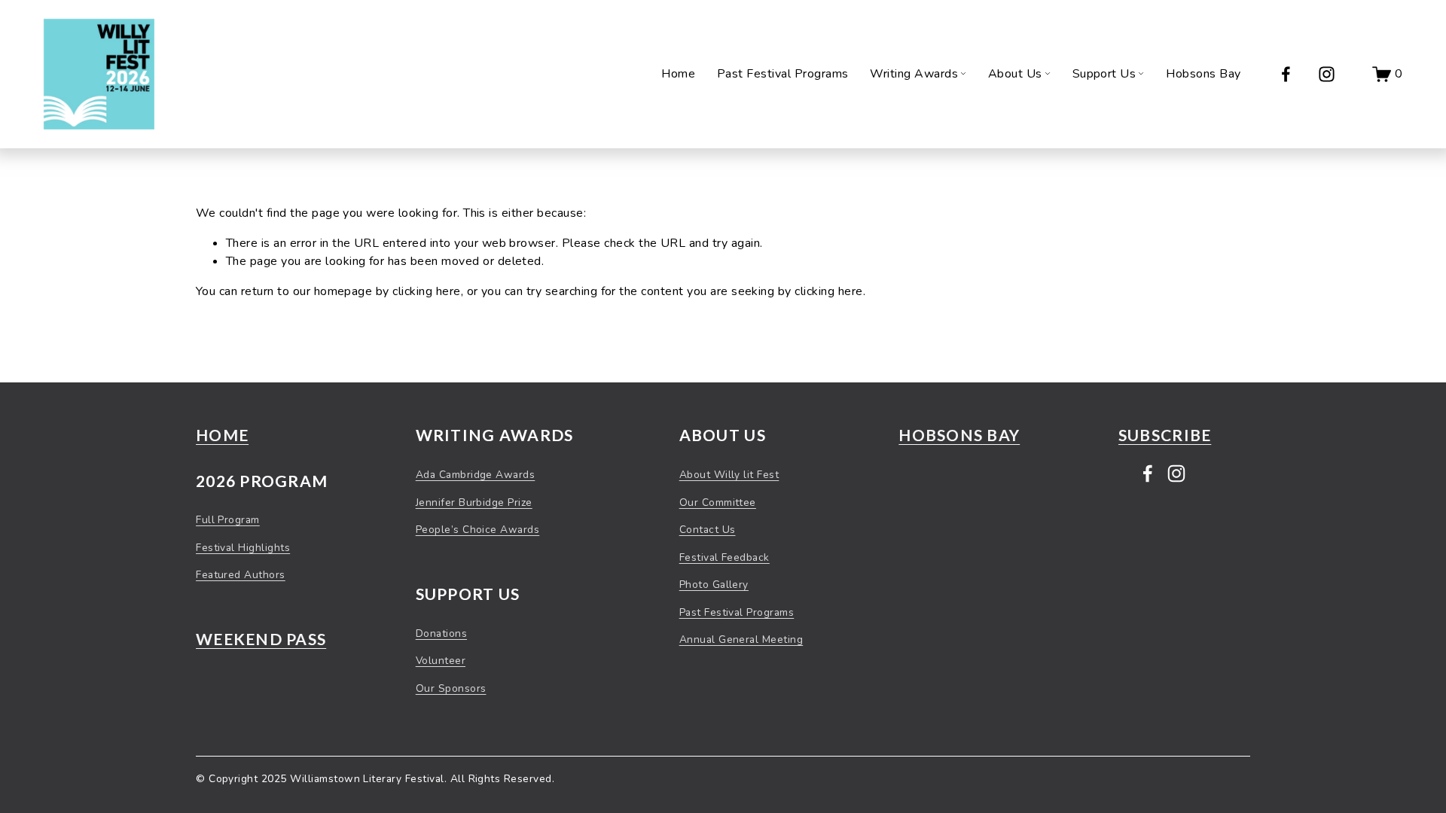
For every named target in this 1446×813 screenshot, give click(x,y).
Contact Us (707, 529)
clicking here (426, 291)
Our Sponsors (451, 688)
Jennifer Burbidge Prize (474, 502)
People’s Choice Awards (478, 529)
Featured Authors (240, 575)
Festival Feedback (724, 557)
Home (678, 73)
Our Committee (717, 502)
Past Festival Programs (783, 73)
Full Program (228, 520)
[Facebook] (1286, 74)
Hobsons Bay (1203, 73)
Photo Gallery (714, 584)
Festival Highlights (243, 547)
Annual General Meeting (741, 639)
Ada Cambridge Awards (475, 474)
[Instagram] (1326, 74)
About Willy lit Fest (729, 474)
